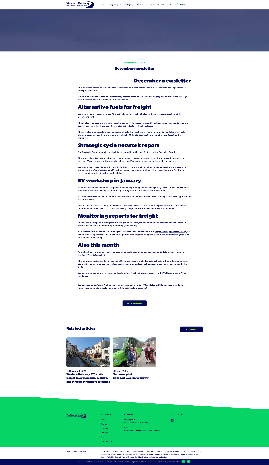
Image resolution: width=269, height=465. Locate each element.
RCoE (169, 5)
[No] (266, 462)
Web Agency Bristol (158, 457)
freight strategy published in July (170, 231)
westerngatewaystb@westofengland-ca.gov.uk (142, 430)
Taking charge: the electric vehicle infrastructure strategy (148, 208)
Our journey (113, 5)
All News (191, 330)
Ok (183, 462)
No (189, 462)
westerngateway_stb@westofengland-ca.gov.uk (124, 288)
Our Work (140, 5)
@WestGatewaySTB (152, 285)
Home (103, 5)
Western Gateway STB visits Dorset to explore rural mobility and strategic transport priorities (88, 378)
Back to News (134, 304)
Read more (83, 276)
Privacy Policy (106, 441)
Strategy (127, 5)
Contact (160, 5)
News (152, 5)
